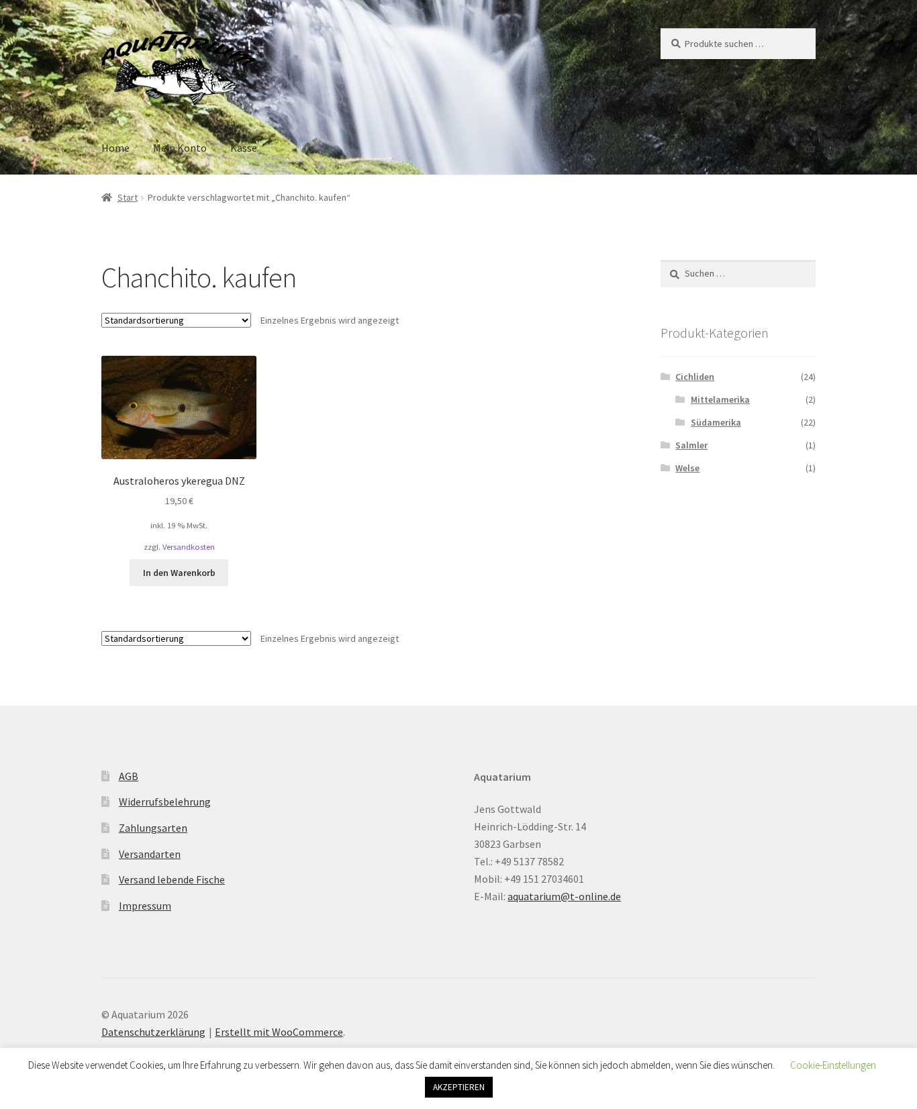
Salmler (691, 445)
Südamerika (716, 422)
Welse (687, 468)
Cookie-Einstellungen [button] (833, 1065)
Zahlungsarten (153, 827)
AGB (128, 776)
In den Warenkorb (179, 573)
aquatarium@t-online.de (564, 896)
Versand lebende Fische (172, 879)
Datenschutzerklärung (153, 1032)
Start (127, 197)
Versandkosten (188, 547)
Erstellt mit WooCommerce (279, 1032)
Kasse (243, 147)
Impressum (145, 905)
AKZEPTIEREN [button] (459, 1087)
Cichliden (694, 377)
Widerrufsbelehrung (165, 801)
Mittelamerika (720, 399)
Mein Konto (180, 147)
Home (115, 147)
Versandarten (150, 854)
